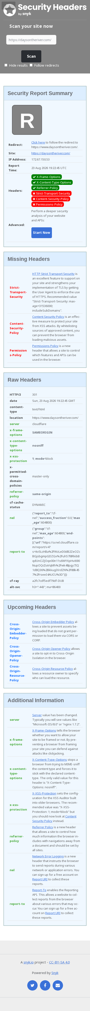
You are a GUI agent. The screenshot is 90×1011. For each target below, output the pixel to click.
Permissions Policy (45, 346)
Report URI (40, 879)
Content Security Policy (48, 317)
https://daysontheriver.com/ (50, 153)
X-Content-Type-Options (49, 760)
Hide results (18, 65)
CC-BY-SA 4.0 (59, 962)
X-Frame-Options (44, 730)
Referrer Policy (42, 827)
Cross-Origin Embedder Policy (53, 622)
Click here (38, 142)
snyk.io (29, 962)
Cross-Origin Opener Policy (51, 649)
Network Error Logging (48, 856)
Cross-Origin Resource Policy (52, 669)
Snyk (54, 972)
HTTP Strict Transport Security (53, 274)
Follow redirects (46, 65)
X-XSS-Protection (44, 793)
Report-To (39, 890)
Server (37, 715)
